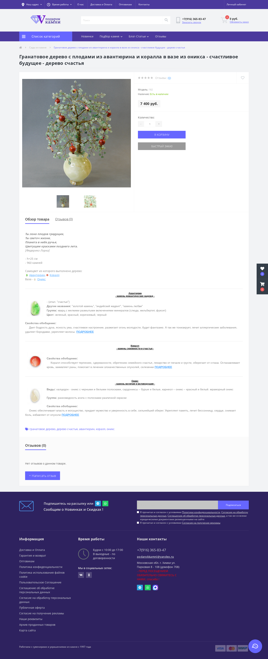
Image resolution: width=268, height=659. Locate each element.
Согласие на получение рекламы (41, 613)
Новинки (87, 36)
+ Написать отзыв (42, 476)
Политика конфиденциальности (40, 567)
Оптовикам (125, 4)
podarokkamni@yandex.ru (155, 557)
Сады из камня (37, 47)
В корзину (161, 135)
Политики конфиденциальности (201, 512)
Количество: (146, 117)
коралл (100, 429)
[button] (59, 4)
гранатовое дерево (42, 429)
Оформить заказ (239, 22)
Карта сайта (27, 630)
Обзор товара (37, 219)
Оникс (41, 279)
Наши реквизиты (30, 619)
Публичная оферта (32, 607)
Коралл (54, 275)
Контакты (144, 4)
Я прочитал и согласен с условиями (180, 522)
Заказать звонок (191, 22)
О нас (80, 4)
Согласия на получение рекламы (201, 522)
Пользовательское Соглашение (40, 582)
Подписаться (233, 505)
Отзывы (160, 36)
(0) (169, 78)
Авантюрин (37, 275)
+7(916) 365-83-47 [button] (151, 550)
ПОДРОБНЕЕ (85, 331)
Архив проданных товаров (37, 624)
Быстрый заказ (161, 146)
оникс (111, 429)
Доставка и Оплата (101, 4)
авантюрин (87, 429)
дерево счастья (67, 429)
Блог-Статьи (137, 36)
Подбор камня (109, 36)
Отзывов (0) (64, 219)
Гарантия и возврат (32, 555)
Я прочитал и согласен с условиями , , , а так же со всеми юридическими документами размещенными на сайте (194, 516)
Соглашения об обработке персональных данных (196, 515)
